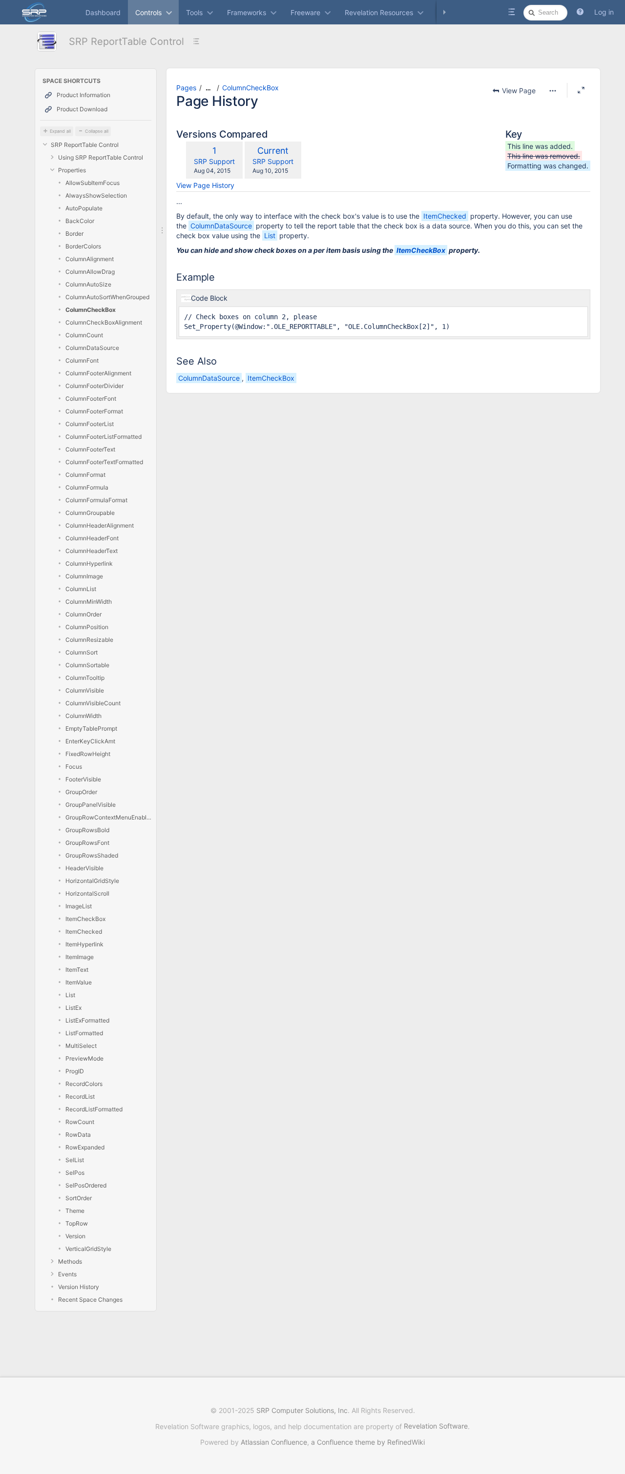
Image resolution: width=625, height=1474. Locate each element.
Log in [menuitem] (604, 12)
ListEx (73, 1007)
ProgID (74, 1071)
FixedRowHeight (87, 753)
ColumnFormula (86, 487)
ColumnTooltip (84, 677)
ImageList (78, 906)
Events (67, 1274)
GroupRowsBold (87, 830)
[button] (580, 12)
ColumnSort (81, 652)
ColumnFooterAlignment (98, 373)
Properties (72, 170)
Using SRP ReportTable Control (100, 157)
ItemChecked (83, 931)
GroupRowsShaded (91, 855)
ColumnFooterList (89, 424)
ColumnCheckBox (90, 309)
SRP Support (214, 161)
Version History (78, 1286)
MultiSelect (81, 1045)
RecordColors (84, 1083)
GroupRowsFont (87, 842)
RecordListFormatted (94, 1109)
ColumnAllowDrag (90, 271)
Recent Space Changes (90, 1299)
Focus (73, 766)
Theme (74, 1210)
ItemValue (78, 982)
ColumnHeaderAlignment (99, 525)
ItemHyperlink (84, 944)
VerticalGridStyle (88, 1248)
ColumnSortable (87, 665)
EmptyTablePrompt (91, 728)
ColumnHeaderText (91, 550)
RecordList (80, 1096)
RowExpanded (84, 1147)
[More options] (552, 90)
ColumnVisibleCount (93, 703)
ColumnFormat (85, 474)
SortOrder (78, 1198)
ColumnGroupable (90, 512)
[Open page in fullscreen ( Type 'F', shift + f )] (581, 90)
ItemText (76, 969)
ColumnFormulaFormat (96, 500)
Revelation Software (436, 1426)
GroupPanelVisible (90, 804)
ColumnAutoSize (88, 284)
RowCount (79, 1122)
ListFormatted (84, 1033)
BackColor (79, 221)
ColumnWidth (83, 715)
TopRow (76, 1223)
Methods (70, 1261)
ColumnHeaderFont (92, 538)
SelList (74, 1160)
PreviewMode (84, 1058)
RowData (78, 1134)
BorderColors (83, 246)
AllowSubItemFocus (92, 182)
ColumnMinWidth (88, 601)
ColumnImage (84, 576)
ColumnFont (82, 360)
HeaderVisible (84, 868)
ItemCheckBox (85, 918)
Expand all (60, 131)
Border (74, 233)
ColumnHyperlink (89, 563)
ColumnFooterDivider (94, 385)
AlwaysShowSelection (96, 195)
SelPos (74, 1172)
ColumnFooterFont (90, 398)
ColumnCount (84, 335)
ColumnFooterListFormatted (103, 436)
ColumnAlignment (89, 259)
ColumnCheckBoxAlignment (103, 322)
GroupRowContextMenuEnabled (108, 817)
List (70, 995)
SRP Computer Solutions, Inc (302, 1410)
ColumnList (80, 589)
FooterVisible (83, 779)
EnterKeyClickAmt (90, 741)
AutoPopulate (84, 208)
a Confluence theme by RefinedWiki (368, 1442)
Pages (186, 87)
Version (75, 1236)
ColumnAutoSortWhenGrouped (107, 297)
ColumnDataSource (92, 347)
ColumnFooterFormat (94, 411)
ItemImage (79, 957)
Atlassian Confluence (274, 1442)
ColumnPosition (86, 627)
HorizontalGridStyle (92, 880)
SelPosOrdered (85, 1185)
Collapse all (96, 131)
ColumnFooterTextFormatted (104, 462)
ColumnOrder (83, 614)
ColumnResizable (89, 639)
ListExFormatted (87, 1020)
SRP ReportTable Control (126, 41)
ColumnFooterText (90, 449)
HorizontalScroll (87, 893)
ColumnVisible (84, 690)
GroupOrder (81, 792)
